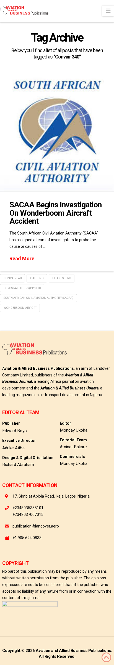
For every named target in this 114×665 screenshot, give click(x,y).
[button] (108, 11)
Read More (21, 258)
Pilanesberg (61, 278)
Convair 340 (13, 278)
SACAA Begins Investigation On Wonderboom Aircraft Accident (55, 213)
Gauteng (37, 278)
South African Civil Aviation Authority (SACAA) (39, 297)
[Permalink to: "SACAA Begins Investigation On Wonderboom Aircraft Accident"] (57, 131)
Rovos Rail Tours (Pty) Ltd (22, 288)
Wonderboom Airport (20, 307)
